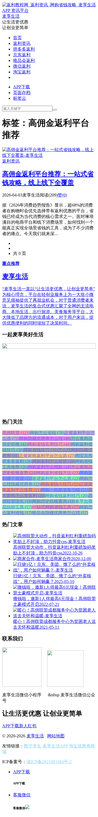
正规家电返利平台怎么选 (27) (47, 455)
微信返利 (21, 66)
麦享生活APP (55, 746)
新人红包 (27, 726)
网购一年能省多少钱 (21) (64, 490)
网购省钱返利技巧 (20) (66, 495)
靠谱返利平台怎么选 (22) (55, 478)
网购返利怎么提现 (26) (53, 461)
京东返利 (21, 54)
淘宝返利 (21, 72)
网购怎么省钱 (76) (47, 433)
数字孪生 (32, 746)
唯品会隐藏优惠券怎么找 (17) (60, 512)
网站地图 (56, 736)
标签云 (19, 98)
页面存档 (21, 92)
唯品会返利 (24, 60)
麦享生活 (35, 736)
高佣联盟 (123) (16, 433)
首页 (17, 37)
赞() (62, 195)
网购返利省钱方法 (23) (57, 472)
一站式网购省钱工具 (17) (55, 507)
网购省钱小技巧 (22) (60, 484)
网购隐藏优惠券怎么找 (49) (45, 438)
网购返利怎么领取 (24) (49, 467)
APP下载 (21, 87)
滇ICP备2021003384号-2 (49, 761)
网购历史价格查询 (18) (53, 501)
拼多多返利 (24, 49)
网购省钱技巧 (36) (40, 450)
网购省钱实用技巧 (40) (49, 444)
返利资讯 (21, 43)
